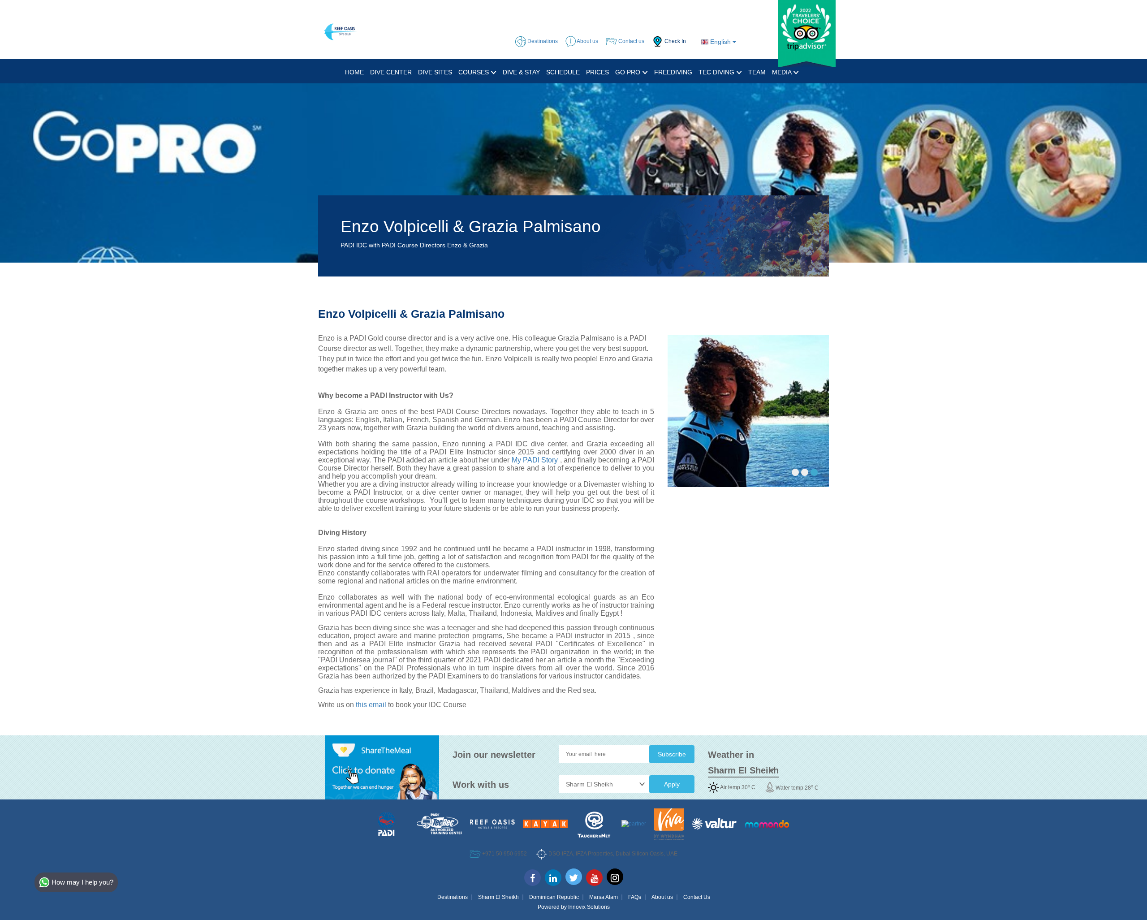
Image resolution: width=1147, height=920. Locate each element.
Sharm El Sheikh (498, 897)
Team (757, 72)
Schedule (563, 72)
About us (662, 897)
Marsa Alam (603, 897)
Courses (474, 72)
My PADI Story (535, 460)
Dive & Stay (521, 72)
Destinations (452, 897)
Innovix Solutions (589, 907)
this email (371, 704)
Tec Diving (717, 72)
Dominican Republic (554, 897)
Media (782, 72)
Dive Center (391, 72)
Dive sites (435, 72)
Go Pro (628, 72)
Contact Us (696, 897)
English (720, 41)
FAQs (634, 897)
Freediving (673, 72)
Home (354, 72)
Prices (597, 72)
